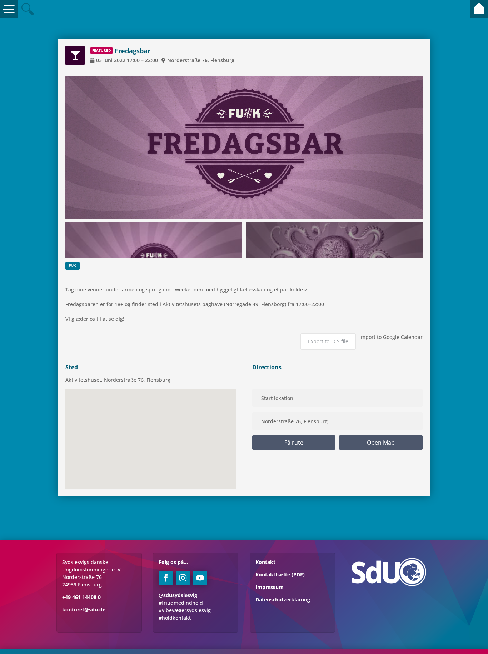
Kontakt (265, 562)
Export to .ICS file (328, 341)
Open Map (381, 442)
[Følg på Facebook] (166, 578)
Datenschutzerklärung (282, 599)
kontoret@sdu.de (83, 609)
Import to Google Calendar (391, 337)
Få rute (293, 442)
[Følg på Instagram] (183, 578)
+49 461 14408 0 (81, 597)
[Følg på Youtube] (200, 578)
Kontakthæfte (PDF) (280, 574)
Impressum (269, 587)
